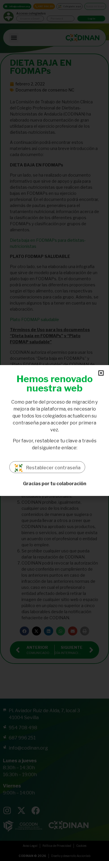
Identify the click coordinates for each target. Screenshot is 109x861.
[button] (101, 373)
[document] (54, 430)
